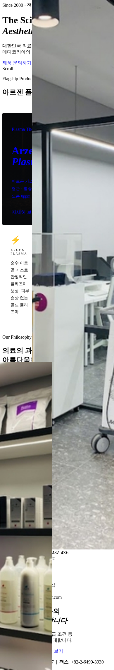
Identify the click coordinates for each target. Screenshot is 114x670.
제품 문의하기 (17, 62)
